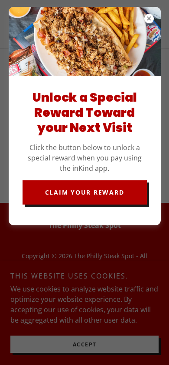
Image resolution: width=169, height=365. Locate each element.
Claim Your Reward (84, 192)
